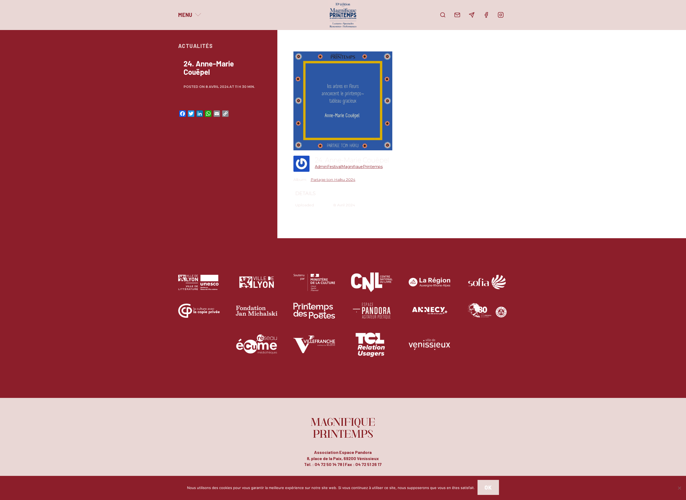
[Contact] (457, 15)
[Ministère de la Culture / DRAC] (314, 286)
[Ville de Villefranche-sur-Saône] (314, 348)
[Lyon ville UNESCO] (199, 286)
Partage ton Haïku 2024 (333, 179)
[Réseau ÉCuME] (256, 348)
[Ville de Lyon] (256, 286)
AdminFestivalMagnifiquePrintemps (349, 166)
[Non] (679, 488)
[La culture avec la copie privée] (199, 314)
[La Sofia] (487, 286)
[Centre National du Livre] (372, 286)
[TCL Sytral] (372, 348)
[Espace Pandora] (372, 314)
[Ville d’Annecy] (429, 314)
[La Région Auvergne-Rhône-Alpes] (429, 286)
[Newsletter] (471, 15)
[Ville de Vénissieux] (429, 348)
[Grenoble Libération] (487, 314)
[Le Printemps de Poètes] (314, 314)
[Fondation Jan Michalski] (256, 314)
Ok (488, 487)
